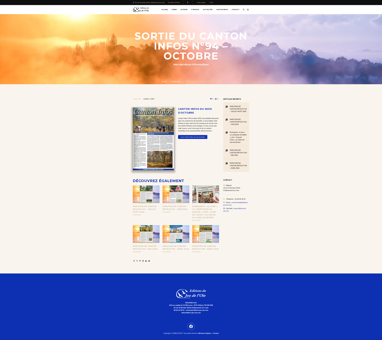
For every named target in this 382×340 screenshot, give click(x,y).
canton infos (137, 99)
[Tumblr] (143, 261)
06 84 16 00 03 (175, 2)
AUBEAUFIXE (177, 333)
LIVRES (174, 9)
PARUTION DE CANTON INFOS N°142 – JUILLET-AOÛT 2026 (145, 209)
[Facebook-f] (191, 326)
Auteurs (184, 9)
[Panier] (248, 9)
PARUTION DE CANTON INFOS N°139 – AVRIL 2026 (238, 165)
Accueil (164, 9)
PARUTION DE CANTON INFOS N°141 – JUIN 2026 (238, 122)
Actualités (208, 9)
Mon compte (201, 2)
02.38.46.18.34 (240, 199)
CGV (211, 2)
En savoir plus (137, 214)
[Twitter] (137, 261)
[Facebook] (187, 2)
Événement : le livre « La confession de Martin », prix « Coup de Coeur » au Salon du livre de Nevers (204, 212)
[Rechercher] (243, 9)
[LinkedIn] (146, 261)
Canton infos (222, 9)
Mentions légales (204, 333)
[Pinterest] (140, 261)
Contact (235, 9)
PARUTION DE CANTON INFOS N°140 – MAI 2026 (238, 152)
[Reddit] (149, 261)
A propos (195, 9)
